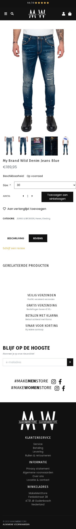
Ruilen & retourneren (38, 455)
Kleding (46, 218)
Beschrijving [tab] (15, 238)
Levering (38, 451)
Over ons (38, 476)
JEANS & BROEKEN (25, 218)
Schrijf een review (14, 248)
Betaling (38, 448)
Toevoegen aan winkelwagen (57, 197)
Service (38, 444)
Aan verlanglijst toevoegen (26, 209)
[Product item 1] (38, 82)
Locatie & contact (38, 480)
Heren (38, 218)
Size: (7, 185)
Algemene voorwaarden (38, 472)
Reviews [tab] (38, 238)
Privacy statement (38, 468)
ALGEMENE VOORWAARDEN (16, 524)
